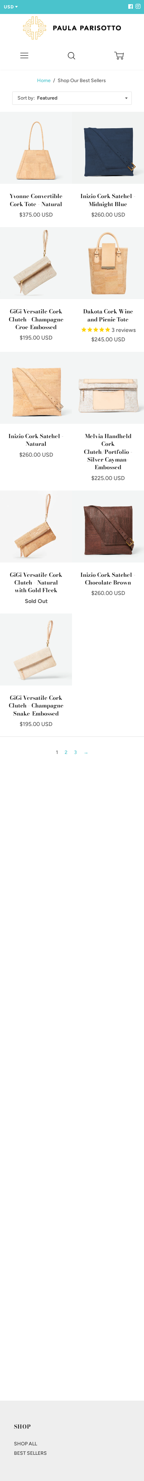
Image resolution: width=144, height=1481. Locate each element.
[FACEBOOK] (130, 7)
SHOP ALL (25, 1444)
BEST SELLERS (30, 1453)
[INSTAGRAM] (137, 7)
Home (44, 81)
